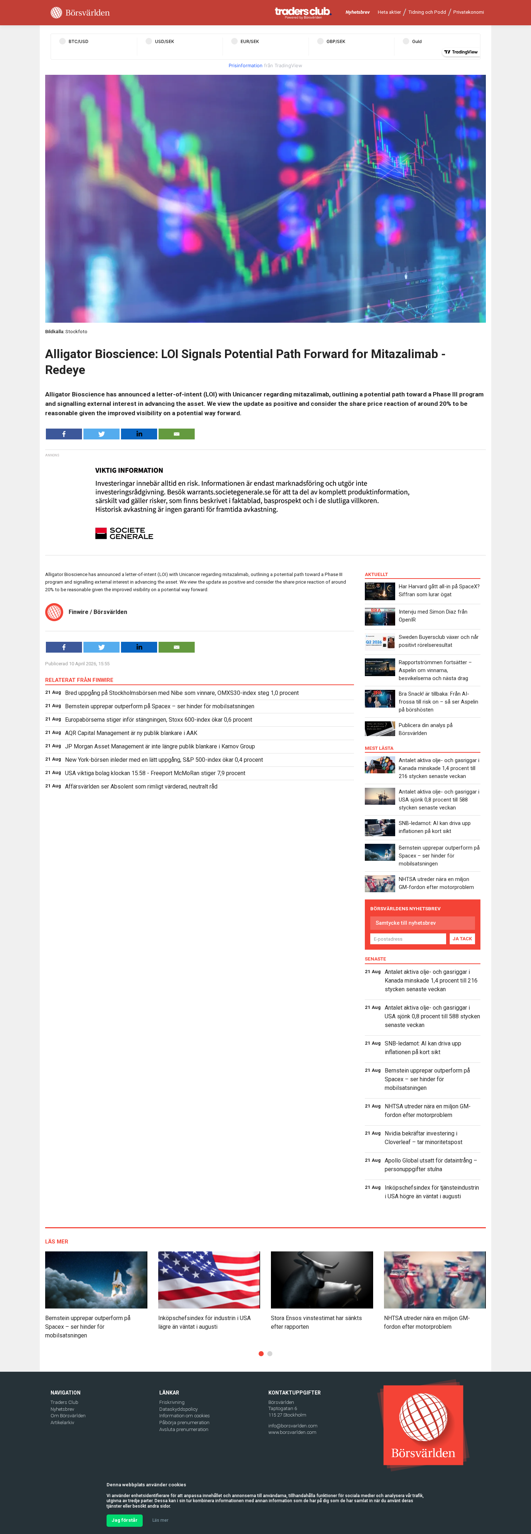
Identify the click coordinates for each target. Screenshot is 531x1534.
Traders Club (64, 1402)
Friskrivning (172, 1402)
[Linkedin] (139, 434)
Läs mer (160, 1520)
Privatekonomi (468, 12)
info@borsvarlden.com (293, 1425)
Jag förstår (125, 1520)
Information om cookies (184, 1415)
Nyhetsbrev (358, 12)
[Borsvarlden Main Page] (80, 12)
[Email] (177, 434)
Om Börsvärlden (68, 1415)
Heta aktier (389, 12)
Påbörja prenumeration (184, 1422)
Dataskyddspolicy (178, 1409)
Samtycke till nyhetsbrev (406, 923)
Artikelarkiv (62, 1422)
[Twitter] (101, 434)
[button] (261, 1353)
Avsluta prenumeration (183, 1429)
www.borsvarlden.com (292, 1432)
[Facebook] (64, 434)
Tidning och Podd (427, 12)
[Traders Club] (303, 12)
